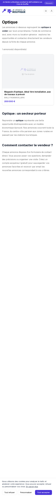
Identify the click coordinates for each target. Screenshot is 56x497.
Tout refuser (9, 492)
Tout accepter (43, 492)
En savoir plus (32, 486)
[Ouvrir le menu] (45, 11)
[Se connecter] (51, 11)
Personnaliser (26, 492)
